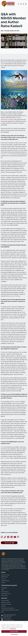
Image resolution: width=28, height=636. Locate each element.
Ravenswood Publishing (14, 296)
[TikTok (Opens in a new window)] (5, 537)
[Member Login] (23, 4)
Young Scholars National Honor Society (10, 610)
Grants (2, 589)
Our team (3, 578)
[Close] (25, 622)
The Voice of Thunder (6, 154)
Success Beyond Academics (7, 608)
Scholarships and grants (9, 585)
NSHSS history (4, 576)
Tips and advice (4, 591)
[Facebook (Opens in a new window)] (8, 537)
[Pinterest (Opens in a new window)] (18, 537)
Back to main (8, 542)
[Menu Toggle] (26, 4)
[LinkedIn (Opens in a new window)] (11, 537)
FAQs (2, 611)
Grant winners (4, 595)
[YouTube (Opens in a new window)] (15, 537)
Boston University (15, 401)
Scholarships (4, 587)
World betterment (5, 580)
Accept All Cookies (14, 631)
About (3, 572)
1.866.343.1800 (6, 618)
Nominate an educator (6, 604)
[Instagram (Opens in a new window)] (2, 537)
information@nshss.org (8, 620)
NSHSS (4, 447)
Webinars (3, 606)
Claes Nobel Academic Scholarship (14, 480)
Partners (3, 582)
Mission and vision (5, 574)
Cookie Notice (13, 628)
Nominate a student (5, 602)
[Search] (18, 4)
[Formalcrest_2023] (3, 553)
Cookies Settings (14, 634)
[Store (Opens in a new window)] (21, 4)
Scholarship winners (5, 593)
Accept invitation (5, 600)
